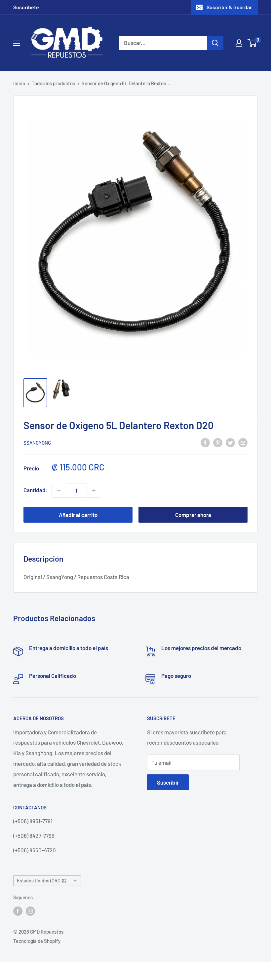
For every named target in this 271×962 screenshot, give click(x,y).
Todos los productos (53, 83)
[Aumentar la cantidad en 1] (94, 490)
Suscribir (168, 782)
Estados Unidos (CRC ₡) (41, 880)
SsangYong (37, 443)
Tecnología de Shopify (36, 941)
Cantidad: (35, 490)
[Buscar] (215, 43)
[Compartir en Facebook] (205, 442)
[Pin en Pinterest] (217, 442)
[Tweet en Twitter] (230, 442)
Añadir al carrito (78, 514)
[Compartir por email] (243, 442)
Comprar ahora (193, 514)
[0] (252, 43)
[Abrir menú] (16, 43)
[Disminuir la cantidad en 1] (59, 490)
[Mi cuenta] (239, 43)
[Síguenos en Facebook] (17, 911)
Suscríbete (26, 7)
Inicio (19, 83)
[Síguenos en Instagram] (30, 911)
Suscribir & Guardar (229, 7)
